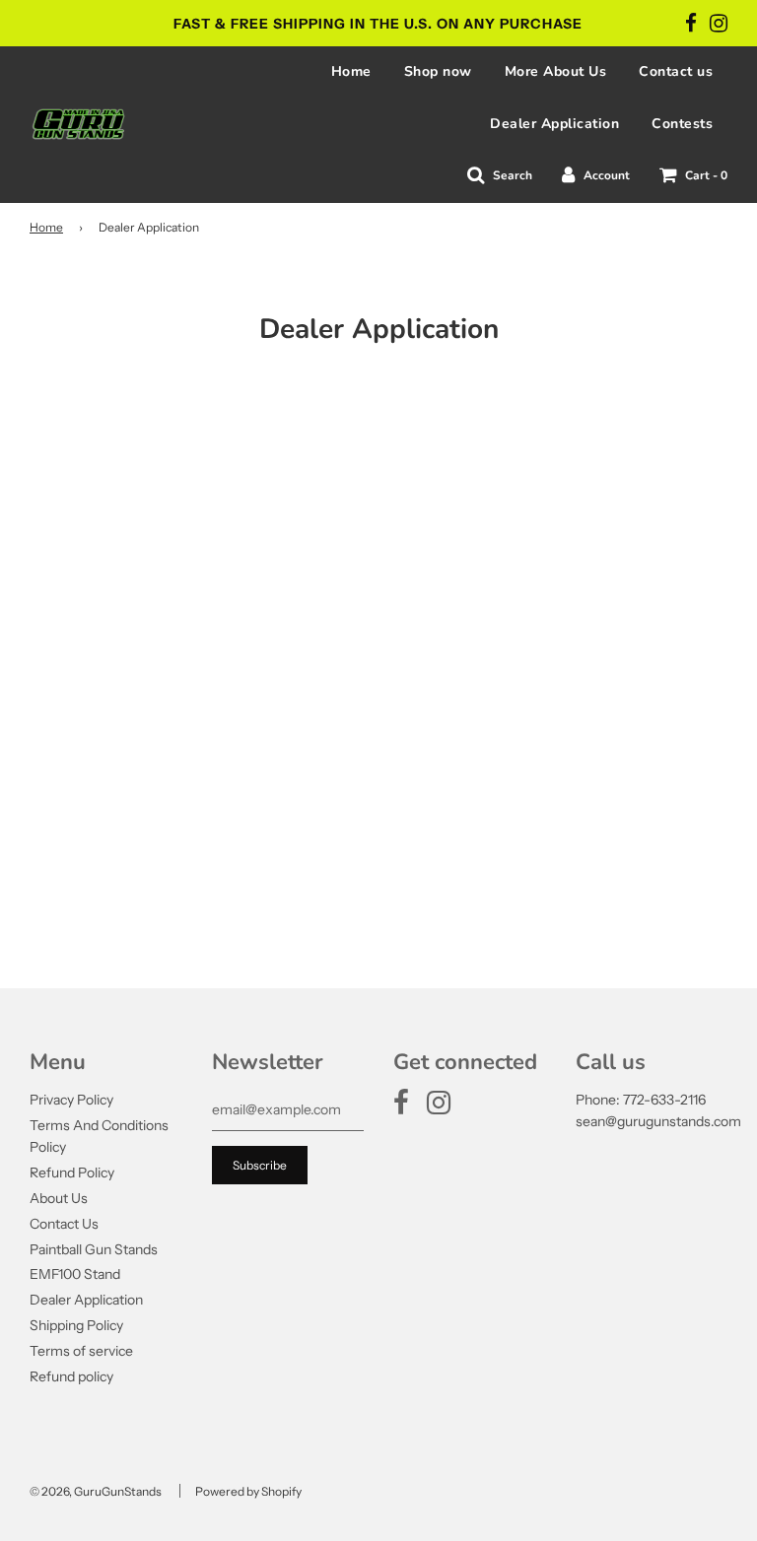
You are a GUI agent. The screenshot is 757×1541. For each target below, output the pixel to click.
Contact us (676, 71)
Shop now (438, 71)
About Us (59, 1198)
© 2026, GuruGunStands (96, 1491)
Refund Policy (72, 1172)
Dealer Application (554, 123)
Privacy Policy (71, 1099)
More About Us (556, 71)
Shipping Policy (76, 1325)
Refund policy (71, 1376)
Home (351, 71)
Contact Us (64, 1224)
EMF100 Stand (75, 1274)
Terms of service (81, 1351)
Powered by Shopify (248, 1491)
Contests (682, 123)
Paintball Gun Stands (94, 1249)
